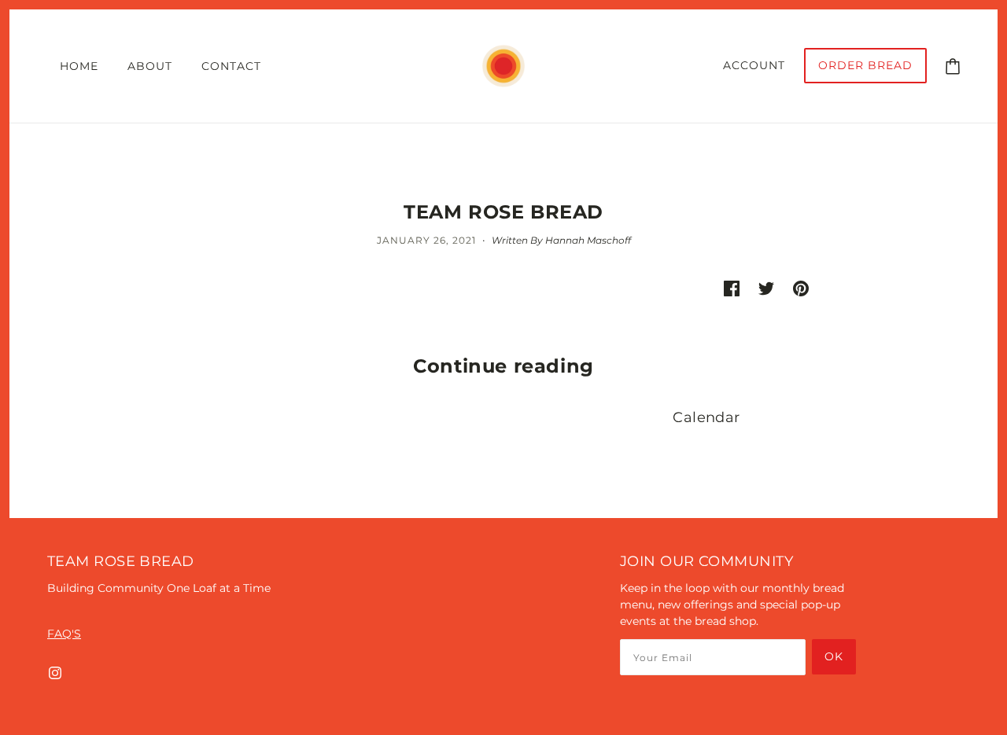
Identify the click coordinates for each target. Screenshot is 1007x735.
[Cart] (952, 65)
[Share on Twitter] (766, 288)
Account (754, 65)
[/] (503, 65)
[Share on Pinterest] (801, 288)
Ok (833, 656)
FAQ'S (64, 634)
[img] (55, 672)
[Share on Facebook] (731, 288)
